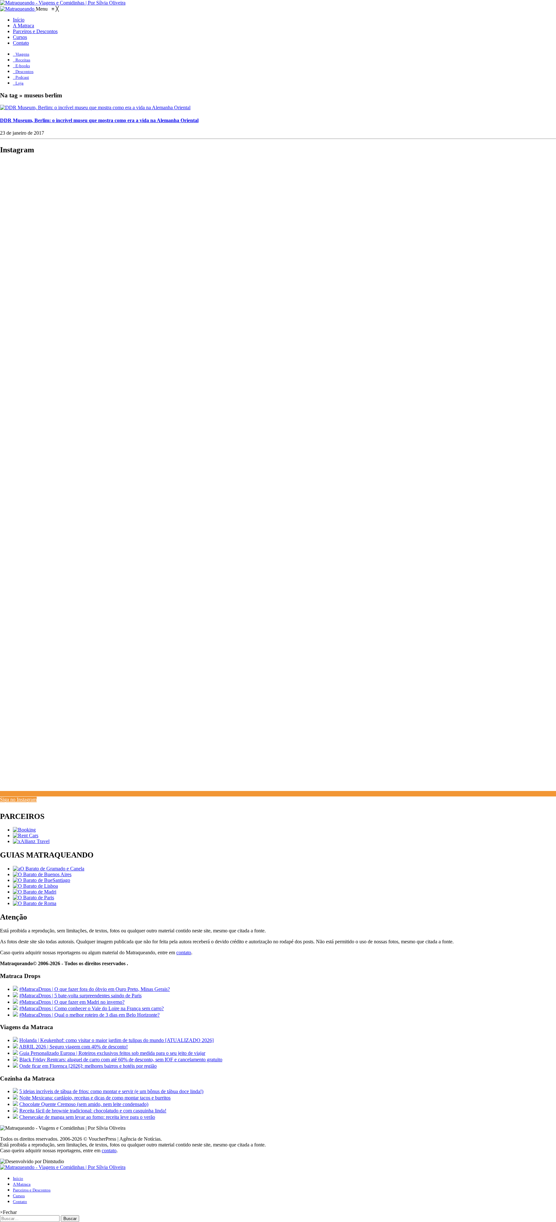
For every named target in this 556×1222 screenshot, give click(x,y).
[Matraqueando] (18, 9)
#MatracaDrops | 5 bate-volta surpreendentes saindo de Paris (80, 995)
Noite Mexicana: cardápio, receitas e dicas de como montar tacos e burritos (95, 1098)
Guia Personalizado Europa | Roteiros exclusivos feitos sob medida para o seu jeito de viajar (112, 1053)
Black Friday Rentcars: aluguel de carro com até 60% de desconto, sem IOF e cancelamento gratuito (120, 1059)
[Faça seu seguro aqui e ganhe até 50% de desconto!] (31, 841)
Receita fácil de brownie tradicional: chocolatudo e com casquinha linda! (92, 1110)
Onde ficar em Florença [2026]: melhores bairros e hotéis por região (88, 1066)
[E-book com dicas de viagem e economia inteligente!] (42, 874)
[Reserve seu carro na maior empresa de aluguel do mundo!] (25, 835)
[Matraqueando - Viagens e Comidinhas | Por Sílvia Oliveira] (62, 2)
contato (183, 952)
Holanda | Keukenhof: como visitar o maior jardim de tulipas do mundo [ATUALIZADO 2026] (116, 1040)
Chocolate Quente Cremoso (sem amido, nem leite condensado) (83, 1104)
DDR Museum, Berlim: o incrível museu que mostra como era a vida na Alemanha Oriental (99, 120)
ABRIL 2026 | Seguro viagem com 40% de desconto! (73, 1046)
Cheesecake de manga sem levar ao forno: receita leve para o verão (87, 1117)
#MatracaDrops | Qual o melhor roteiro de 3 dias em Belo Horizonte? (89, 1015)
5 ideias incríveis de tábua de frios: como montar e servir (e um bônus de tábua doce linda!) (111, 1091)
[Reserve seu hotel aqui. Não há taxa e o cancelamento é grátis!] (24, 829)
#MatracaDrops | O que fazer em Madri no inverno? (72, 1002)
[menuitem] (18, 19)
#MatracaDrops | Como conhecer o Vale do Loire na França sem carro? (91, 1008)
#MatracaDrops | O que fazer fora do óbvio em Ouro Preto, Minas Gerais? (94, 989)
